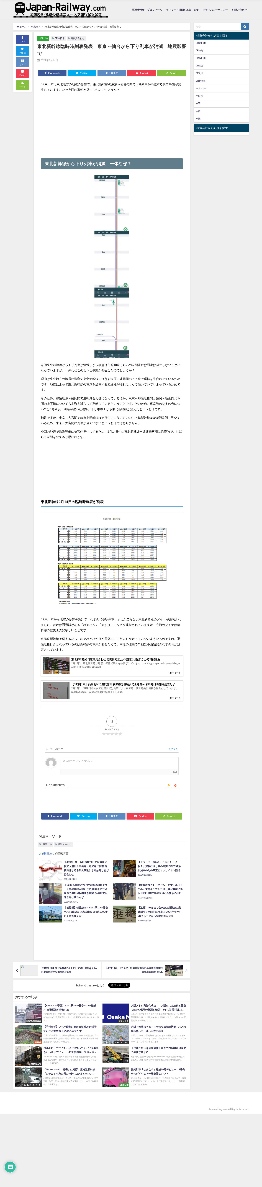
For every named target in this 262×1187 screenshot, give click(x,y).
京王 (198, 103)
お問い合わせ (239, 10)
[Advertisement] (112, 125)
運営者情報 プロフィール (147, 10)
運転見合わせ (77, 38)
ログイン (173, 749)
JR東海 (199, 50)
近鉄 (198, 111)
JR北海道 (201, 81)
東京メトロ (201, 88)
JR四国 (199, 65)
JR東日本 (43, 38)
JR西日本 (201, 58)
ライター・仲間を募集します (182, 10)
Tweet (22, 53)
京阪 (198, 118)
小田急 (199, 96)
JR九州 (199, 73)
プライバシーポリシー (215, 10)
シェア (22, 41)
